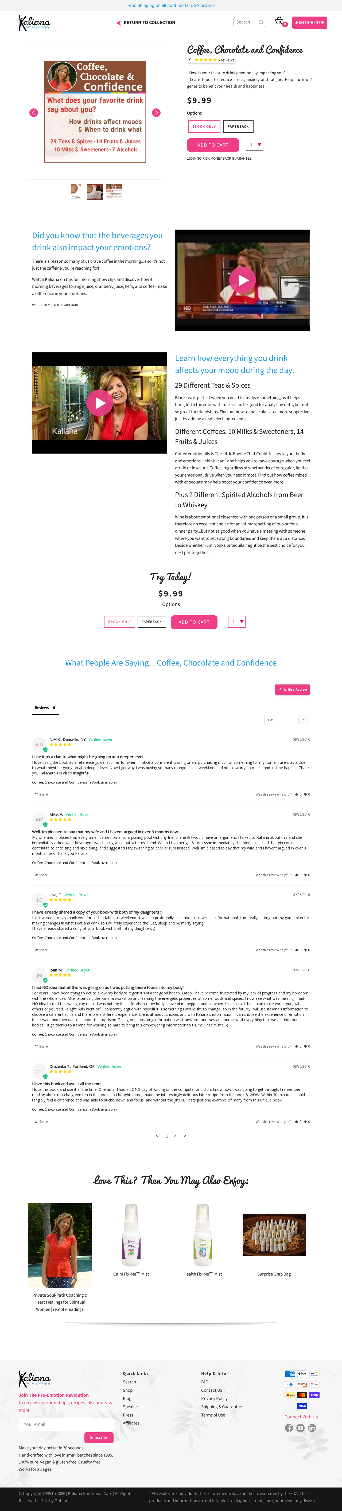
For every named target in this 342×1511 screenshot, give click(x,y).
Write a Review (295, 689)
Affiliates (131, 1423)
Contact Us (211, 1390)
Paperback (238, 126)
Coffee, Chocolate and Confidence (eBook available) (74, 782)
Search (129, 1382)
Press (128, 1415)
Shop (128, 1390)
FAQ (204, 1382)
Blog (127, 1398)
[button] (33, 112)
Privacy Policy (214, 1398)
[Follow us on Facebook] (289, 1428)
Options (194, 113)
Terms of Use (213, 1415)
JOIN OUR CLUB (310, 22)
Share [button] (43, 794)
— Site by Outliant (53, 1501)
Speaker (130, 1407)
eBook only (204, 126)
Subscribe (99, 1437)
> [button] (185, 1135)
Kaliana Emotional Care (90, 1493)
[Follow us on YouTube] (300, 1428)
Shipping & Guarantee (221, 1407)
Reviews (42, 707)
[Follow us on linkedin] (312, 1428)
